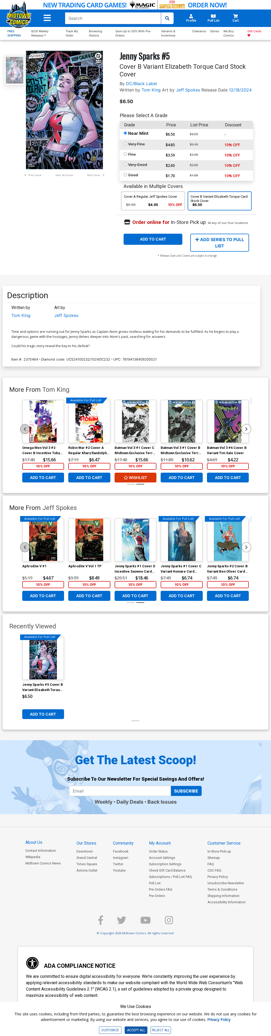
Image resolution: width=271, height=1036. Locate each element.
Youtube (119, 870)
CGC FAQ (214, 870)
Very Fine (136, 144)
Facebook (120, 851)
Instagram (120, 858)
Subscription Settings (165, 864)
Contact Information (40, 851)
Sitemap (213, 858)
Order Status (158, 851)
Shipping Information (223, 896)
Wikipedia (32, 857)
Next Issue (93, 175)
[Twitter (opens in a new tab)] (122, 922)
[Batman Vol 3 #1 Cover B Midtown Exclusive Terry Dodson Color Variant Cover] (182, 421)
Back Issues (162, 802)
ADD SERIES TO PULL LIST (221, 242)
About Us (33, 842)
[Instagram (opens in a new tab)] (169, 922)
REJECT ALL (161, 1030)
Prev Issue (35, 175)
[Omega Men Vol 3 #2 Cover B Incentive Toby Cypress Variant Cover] (43, 421)
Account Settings (162, 858)
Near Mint (138, 133)
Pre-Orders (157, 896)
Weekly (103, 802)
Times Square (86, 864)
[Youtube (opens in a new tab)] (145, 922)
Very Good (137, 164)
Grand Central (86, 858)
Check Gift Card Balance (167, 870)
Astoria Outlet (86, 870)
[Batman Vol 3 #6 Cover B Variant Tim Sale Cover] (228, 421)
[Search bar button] (167, 18)
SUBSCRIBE (186, 791)
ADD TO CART (153, 239)
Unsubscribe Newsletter (225, 883)
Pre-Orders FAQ (160, 889)
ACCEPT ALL (136, 1030)
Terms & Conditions (222, 889)
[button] (47, 18)
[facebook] (100, 922)
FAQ (210, 864)
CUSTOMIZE (110, 1030)
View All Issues (64, 175)
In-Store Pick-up (219, 851)
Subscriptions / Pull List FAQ (170, 877)
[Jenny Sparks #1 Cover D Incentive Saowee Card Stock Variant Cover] (136, 539)
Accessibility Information (226, 902)
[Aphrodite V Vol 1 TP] (89, 539)
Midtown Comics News (43, 863)
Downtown (84, 851)
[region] (25, 429)
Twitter (118, 864)
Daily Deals (129, 802)
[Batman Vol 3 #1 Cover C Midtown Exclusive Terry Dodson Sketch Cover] (136, 421)
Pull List (155, 883)
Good (133, 175)
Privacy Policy (217, 877)
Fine (132, 154)
